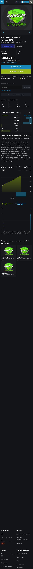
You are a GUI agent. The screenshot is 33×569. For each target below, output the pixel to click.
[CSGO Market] (2, 2)
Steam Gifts (19, 567)
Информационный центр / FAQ (8, 555)
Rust (17, 560)
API (2, 534)
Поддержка (4, 559)
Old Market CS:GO (21, 553)
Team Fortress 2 (20, 564)
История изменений (6, 566)
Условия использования (23, 534)
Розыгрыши (4, 563)
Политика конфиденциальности (22, 538)
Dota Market (19, 557)
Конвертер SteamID (6, 537)
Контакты (19, 543)
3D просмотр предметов (8, 541)
